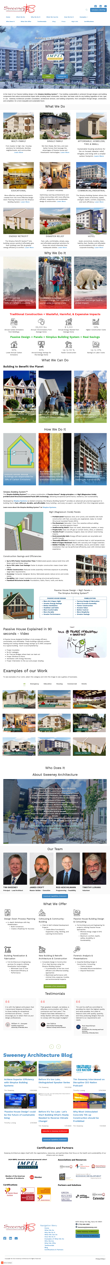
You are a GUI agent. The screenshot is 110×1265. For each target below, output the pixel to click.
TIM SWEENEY (10, 887)
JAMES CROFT (37, 887)
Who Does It (10, 21)
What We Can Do (52, 17)
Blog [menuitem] (46, 1247)
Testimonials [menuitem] (49, 1245)
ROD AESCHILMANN (66, 887)
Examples (83, 17)
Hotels (84, 684)
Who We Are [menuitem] (49, 1241)
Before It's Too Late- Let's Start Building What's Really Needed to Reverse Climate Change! (54, 1116)
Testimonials (41, 21)
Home (8, 17)
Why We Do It (35, 17)
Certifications (89, 21)
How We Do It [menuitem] (50, 1237)
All (24, 684)
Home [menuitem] (47, 1228)
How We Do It (69, 17)
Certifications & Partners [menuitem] (54, 1250)
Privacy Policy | (100, 1259)
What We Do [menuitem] (49, 1230)
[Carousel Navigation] (55, 1046)
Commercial (72, 684)
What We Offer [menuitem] (50, 1243)
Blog (54, 21)
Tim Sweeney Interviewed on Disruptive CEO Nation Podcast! (89, 1082)
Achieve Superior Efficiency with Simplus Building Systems (19, 1082)
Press (63, 21)
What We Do (20, 17)
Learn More (18, 152)
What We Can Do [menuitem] (51, 1234)
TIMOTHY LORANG (91, 887)
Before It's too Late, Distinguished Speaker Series (54, 1081)
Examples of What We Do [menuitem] (54, 1239)
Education (48, 684)
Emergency (34, 684)
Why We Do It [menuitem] (50, 1232)
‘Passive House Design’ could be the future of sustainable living (20, 1114)
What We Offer (26, 21)
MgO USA (75, 21)
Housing (59, 684)
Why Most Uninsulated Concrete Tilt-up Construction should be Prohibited (86, 1116)
